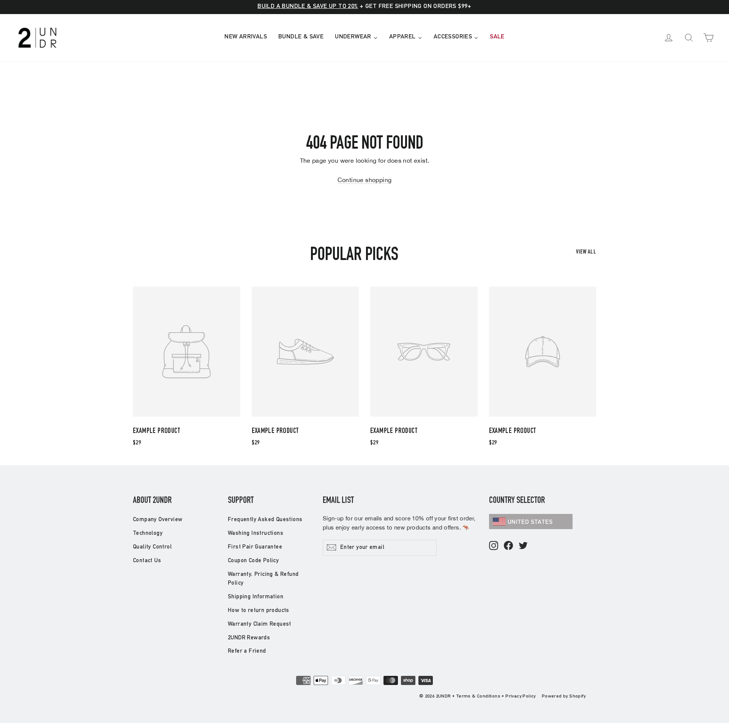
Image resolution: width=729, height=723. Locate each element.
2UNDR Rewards (249, 638)
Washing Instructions (255, 533)
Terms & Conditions (478, 696)
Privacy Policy (520, 696)
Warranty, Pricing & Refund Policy (263, 579)
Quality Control (152, 547)
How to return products (258, 611)
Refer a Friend (247, 651)
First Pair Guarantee (255, 547)
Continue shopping (365, 179)
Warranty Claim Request (259, 624)
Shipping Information (255, 597)
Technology (148, 533)
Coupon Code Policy (253, 561)
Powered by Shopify (563, 696)
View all (586, 252)
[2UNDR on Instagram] (493, 546)
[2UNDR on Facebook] (508, 546)
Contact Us (147, 561)
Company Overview (157, 520)
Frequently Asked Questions (265, 520)
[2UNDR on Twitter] (523, 546)
